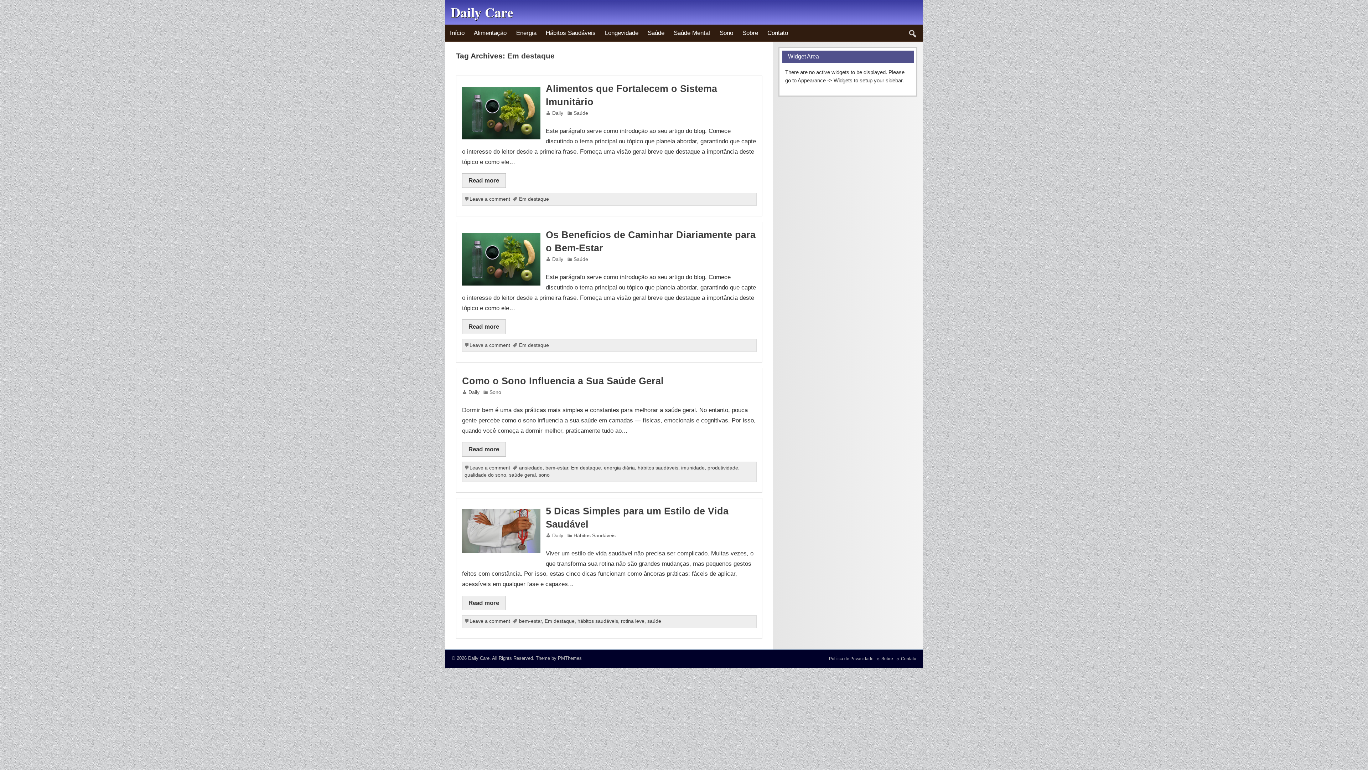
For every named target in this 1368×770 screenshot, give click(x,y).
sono (544, 475)
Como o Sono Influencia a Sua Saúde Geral (563, 381)
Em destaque (534, 199)
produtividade (723, 468)
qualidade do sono (485, 475)
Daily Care (478, 658)
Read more (483, 180)
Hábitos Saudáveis (571, 32)
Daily (557, 113)
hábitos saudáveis (658, 468)
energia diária (619, 468)
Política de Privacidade (851, 659)
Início (457, 32)
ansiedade (531, 468)
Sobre (750, 32)
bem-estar (556, 468)
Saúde (656, 32)
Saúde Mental (692, 32)
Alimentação (490, 32)
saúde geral (522, 475)
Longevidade (621, 32)
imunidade (693, 468)
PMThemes (570, 658)
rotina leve (632, 621)
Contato (777, 32)
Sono (726, 32)
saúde (654, 621)
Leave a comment (490, 199)
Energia (526, 32)
